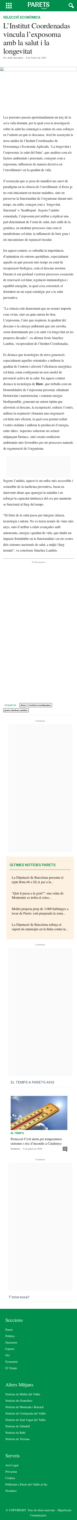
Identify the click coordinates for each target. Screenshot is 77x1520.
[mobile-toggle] (9, 5)
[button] (70, 5)
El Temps (17, 1133)
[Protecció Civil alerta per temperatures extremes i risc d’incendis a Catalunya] (39, 1112)
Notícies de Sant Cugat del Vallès (25, 1420)
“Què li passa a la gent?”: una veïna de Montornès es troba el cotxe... (38, 895)
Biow (23, 705)
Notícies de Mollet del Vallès (22, 1394)
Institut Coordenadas (40, 705)
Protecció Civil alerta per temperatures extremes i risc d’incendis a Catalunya (36, 1141)
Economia (11, 1362)
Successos (11, 1342)
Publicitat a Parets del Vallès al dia (26, 1484)
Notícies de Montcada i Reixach (24, 1407)
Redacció (15, 1148)
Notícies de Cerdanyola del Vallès (25, 1413)
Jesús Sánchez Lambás (15, 710)
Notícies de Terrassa (17, 1439)
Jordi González (15, 57)
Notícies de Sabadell (17, 1426)
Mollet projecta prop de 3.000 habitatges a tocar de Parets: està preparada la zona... (40, 910)
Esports (9, 1349)
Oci (7, 1355)
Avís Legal (11, 1465)
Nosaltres (10, 1491)
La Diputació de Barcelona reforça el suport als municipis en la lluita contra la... (40, 926)
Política (10, 1336)
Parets (9, 1330)
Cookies (10, 1478)
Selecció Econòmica (21, 17)
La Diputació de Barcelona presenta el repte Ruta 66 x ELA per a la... (37, 879)
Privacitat (11, 1471)
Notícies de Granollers (18, 1401)
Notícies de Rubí (15, 1432)
